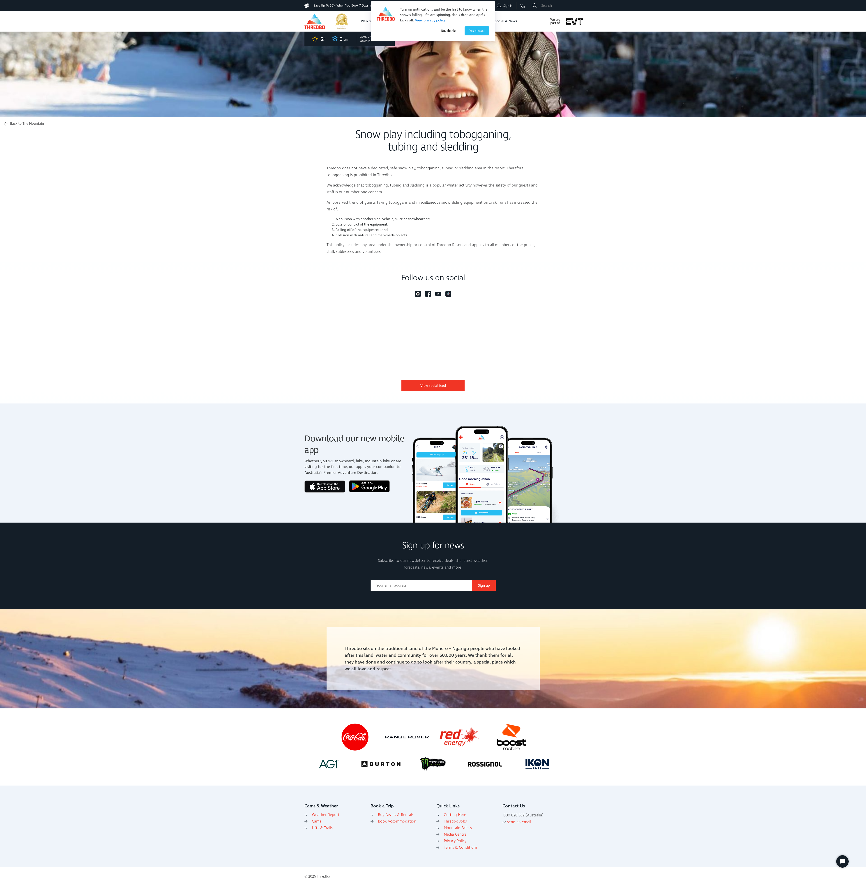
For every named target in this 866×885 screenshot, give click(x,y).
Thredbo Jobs (455, 821)
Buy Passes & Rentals (396, 815)
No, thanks (448, 31)
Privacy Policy (455, 841)
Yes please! (477, 31)
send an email (519, 822)
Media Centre (455, 834)
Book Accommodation (397, 821)
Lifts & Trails (322, 828)
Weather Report (325, 815)
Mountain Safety (458, 828)
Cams (316, 821)
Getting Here (455, 815)
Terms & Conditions (460, 847)
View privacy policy (430, 20)
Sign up (484, 585)
